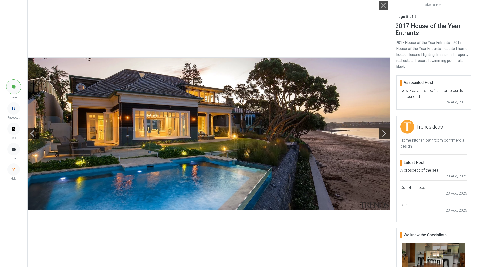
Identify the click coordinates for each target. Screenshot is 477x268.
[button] (13, 86)
